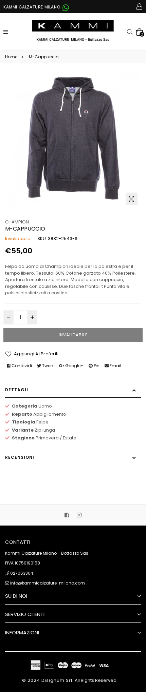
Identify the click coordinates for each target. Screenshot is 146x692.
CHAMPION (17, 222)
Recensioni (19, 457)
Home (11, 57)
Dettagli (17, 390)
